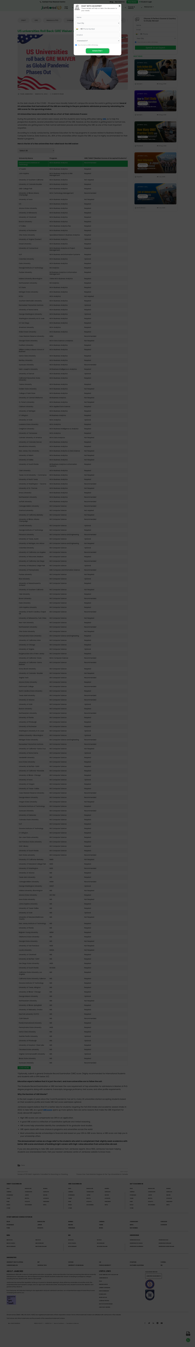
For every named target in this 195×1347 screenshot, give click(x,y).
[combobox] (79, 29)
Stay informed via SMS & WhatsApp (88, 45)
